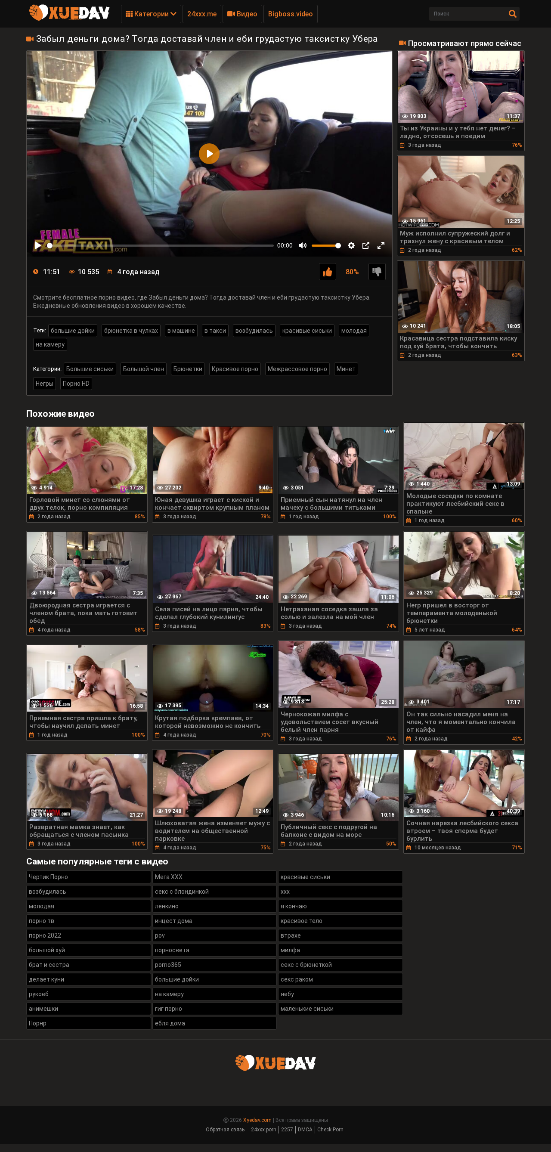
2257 (287, 1130)
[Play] (38, 245)
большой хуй (47, 950)
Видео (246, 14)
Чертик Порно (48, 876)
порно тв (41, 920)
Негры (44, 383)
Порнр (37, 1023)
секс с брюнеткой (306, 964)
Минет (346, 368)
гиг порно (168, 1008)
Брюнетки (187, 368)
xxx (285, 891)
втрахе (291, 935)
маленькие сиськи (307, 1008)
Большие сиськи (90, 368)
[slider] (160, 246)
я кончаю (294, 906)
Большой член (143, 368)
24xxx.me (202, 14)
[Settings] (351, 245)
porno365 (168, 964)
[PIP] (366, 245)
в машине (181, 330)
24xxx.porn (263, 1130)
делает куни (46, 979)
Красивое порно (235, 368)
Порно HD (76, 383)
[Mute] (303, 245)
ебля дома (170, 1023)
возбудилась (254, 330)
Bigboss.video (290, 14)
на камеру (50, 344)
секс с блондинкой (182, 891)
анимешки (43, 1008)
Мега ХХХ (169, 876)
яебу (287, 994)
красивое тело (301, 920)
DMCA (305, 1130)
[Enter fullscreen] (381, 245)
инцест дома (173, 920)
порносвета (172, 950)
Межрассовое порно (297, 368)
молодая (354, 330)
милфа (290, 950)
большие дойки (73, 330)
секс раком (297, 979)
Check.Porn (330, 1130)
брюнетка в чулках (131, 330)
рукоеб (39, 994)
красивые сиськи (307, 330)
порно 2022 (45, 935)
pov (160, 935)
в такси (215, 330)
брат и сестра (49, 964)
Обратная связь (225, 1130)
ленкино (167, 906)
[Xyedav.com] (69, 19)
